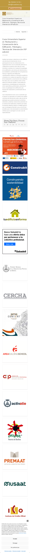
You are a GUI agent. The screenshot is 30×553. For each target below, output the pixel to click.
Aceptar (15, 538)
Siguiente (24, 32)
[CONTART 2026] (15, 322)
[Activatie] (15, 403)
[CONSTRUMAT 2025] (15, 188)
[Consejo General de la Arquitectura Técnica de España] (15, 268)
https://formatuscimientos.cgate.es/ (5, 147)
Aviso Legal (23, 551)
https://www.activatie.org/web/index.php (5, 404)
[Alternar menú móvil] (27, 13)
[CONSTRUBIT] (15, 167)
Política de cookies (8, 551)
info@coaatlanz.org (15, 4)
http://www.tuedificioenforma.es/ (5, 215)
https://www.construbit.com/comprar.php (5, 168)
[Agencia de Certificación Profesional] (15, 377)
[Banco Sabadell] (15, 241)
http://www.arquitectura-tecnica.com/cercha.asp (5, 295)
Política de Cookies (22, 533)
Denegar (15, 543)
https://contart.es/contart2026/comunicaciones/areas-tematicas (5, 323)
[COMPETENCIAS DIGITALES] (15, 147)
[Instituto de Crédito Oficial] (15, 510)
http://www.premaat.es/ (5, 457)
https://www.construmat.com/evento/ (5, 188)
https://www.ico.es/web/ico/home (5, 510)
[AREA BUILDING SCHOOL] (15, 350)
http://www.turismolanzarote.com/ (5, 430)
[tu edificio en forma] (15, 214)
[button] (27, 521)
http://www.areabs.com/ (5, 350)
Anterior (18, 32)
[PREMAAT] (15, 457)
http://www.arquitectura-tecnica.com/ (5, 268)
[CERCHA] (15, 295)
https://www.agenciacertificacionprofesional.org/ (5, 377)
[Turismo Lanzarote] (15, 430)
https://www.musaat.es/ (5, 484)
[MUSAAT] (15, 483)
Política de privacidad (16, 551)
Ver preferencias (15, 547)
